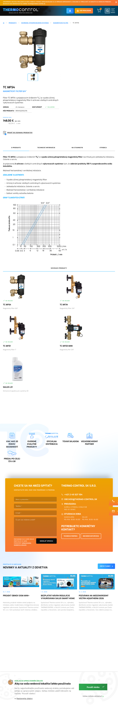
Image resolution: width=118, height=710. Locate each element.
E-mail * (18, 513)
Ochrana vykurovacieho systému (35, 23)
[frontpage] (3, 23)
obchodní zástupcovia (91, 536)
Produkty (13, 23)
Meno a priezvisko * (23, 499)
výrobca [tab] (103, 148)
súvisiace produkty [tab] (59, 268)
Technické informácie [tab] (46, 148)
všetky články (105, 566)
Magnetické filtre (60, 23)
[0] (99, 10)
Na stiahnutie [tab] (77, 148)
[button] (70, 10)
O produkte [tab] (16, 148)
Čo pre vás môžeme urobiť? (25, 520)
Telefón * (19, 506)
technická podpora (70, 536)
